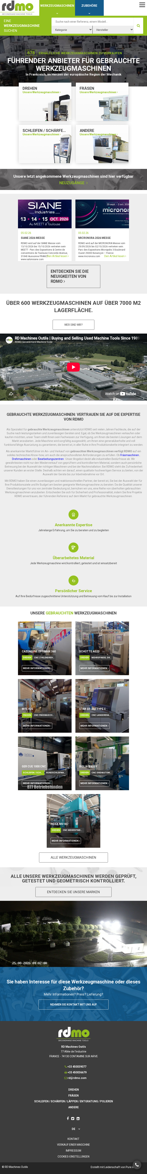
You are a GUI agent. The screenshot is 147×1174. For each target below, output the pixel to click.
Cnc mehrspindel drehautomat (73, 830)
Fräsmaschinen (130, 455)
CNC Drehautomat (101, 772)
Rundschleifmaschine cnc (57, 772)
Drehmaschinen (21, 458)
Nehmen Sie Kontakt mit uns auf (73, 1004)
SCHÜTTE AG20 (89, 651)
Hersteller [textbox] (102, 29)
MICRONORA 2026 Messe (94, 237)
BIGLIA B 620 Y (88, 766)
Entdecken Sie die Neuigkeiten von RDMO (70, 276)
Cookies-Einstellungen (73, 1156)
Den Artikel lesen (45, 213)
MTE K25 (27, 708)
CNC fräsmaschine (44, 715)
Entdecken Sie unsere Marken (73, 892)
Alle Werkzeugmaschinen (73, 857)
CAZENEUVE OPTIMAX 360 (39, 651)
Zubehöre (89, 5)
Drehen (27, 657)
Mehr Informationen (36, 668)
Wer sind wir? (73, 324)
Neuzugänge (72, 183)
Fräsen (27, 715)
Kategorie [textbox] (61, 29)
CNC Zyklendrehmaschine (45, 657)
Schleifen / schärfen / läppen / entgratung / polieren (33, 772)
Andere (73, 1107)
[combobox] (71, 30)
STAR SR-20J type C (92, 708)
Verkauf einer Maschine (73, 1144)
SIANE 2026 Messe (33, 237)
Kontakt (73, 1138)
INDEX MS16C (59, 823)
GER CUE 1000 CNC (34, 766)
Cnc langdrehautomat (102, 715)
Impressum (73, 1150)
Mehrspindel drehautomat (102, 657)
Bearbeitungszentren (51, 458)
